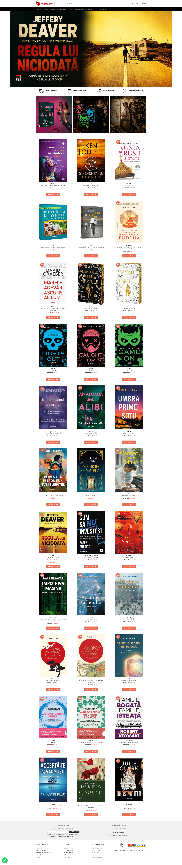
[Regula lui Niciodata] (91, 49)
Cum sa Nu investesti (91, 557)
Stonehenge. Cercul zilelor (91, 185)
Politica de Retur (68, 850)
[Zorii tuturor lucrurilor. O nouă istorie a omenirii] (53, 283)
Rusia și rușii (129, 185)
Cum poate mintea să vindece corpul (53, 185)
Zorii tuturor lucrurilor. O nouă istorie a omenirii (53, 309)
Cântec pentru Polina (129, 496)
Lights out (53, 370)
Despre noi (39, 848)
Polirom (53, 307)
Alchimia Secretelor (91, 496)
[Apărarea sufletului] (91, 594)
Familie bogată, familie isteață (128, 742)
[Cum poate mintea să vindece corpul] (53, 160)
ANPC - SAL (67, 857)
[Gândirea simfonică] (129, 594)
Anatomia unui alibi (91, 433)
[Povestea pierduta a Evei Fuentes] (53, 470)
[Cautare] (97, 3)
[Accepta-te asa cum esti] (53, 780)
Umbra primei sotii (129, 433)
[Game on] (129, 345)
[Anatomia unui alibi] (54, 114)
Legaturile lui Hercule (91, 309)
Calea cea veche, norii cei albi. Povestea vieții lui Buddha (129, 248)
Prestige (53, 804)
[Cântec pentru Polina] (128, 114)
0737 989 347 (120, 832)
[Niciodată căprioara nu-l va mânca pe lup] (91, 222)
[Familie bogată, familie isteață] (129, 717)
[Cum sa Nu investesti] (91, 532)
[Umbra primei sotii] (129, 407)
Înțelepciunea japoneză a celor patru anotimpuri (91, 681)
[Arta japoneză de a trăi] (53, 655)
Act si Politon (53, 617)
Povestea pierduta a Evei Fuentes (53, 496)
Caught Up (91, 370)
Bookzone (53, 431)
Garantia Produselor (69, 852)
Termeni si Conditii (41, 850)
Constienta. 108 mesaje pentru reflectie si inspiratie (91, 807)
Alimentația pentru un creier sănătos (91, 742)
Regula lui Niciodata (53, 557)
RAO (91, 183)
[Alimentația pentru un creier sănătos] (91, 717)
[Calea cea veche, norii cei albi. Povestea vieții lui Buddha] (129, 222)
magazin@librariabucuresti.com (119, 835)
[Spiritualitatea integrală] (129, 655)
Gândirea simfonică (129, 619)
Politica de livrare (40, 855)
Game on (129, 370)
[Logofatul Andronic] (91, 114)
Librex (91, 307)
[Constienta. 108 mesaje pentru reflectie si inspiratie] (91, 780)
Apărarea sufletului (91, 619)
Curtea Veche (129, 740)
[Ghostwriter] (129, 779)
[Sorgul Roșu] (129, 532)
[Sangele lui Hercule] (129, 283)
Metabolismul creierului (53, 433)
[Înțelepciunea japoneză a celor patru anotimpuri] (91, 655)
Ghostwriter (129, 806)
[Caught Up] (91, 345)
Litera (53, 740)
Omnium (128, 183)
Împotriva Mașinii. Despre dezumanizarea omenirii (53, 620)
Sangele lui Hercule (129, 309)
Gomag (144, 852)
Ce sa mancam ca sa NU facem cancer (53, 247)
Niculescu (53, 183)
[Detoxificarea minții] (53, 717)
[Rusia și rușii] (129, 160)
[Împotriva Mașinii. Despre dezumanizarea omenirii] (53, 594)
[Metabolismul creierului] (53, 407)
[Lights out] (53, 345)
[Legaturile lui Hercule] (91, 283)
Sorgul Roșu (129, 557)
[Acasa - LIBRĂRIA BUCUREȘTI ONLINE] (45, 3)
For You (91, 617)
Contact (38, 857)
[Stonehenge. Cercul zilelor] (91, 160)
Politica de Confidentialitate (65, 836)
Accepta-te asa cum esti (53, 806)
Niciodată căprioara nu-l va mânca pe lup (91, 247)
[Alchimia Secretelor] (91, 470)
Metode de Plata (68, 848)
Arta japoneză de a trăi (53, 680)
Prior (53, 245)
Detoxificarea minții (53, 742)
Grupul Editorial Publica (91, 555)
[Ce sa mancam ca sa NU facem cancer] (53, 222)
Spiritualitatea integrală (128, 680)
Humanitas (129, 245)
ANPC (65, 855)
